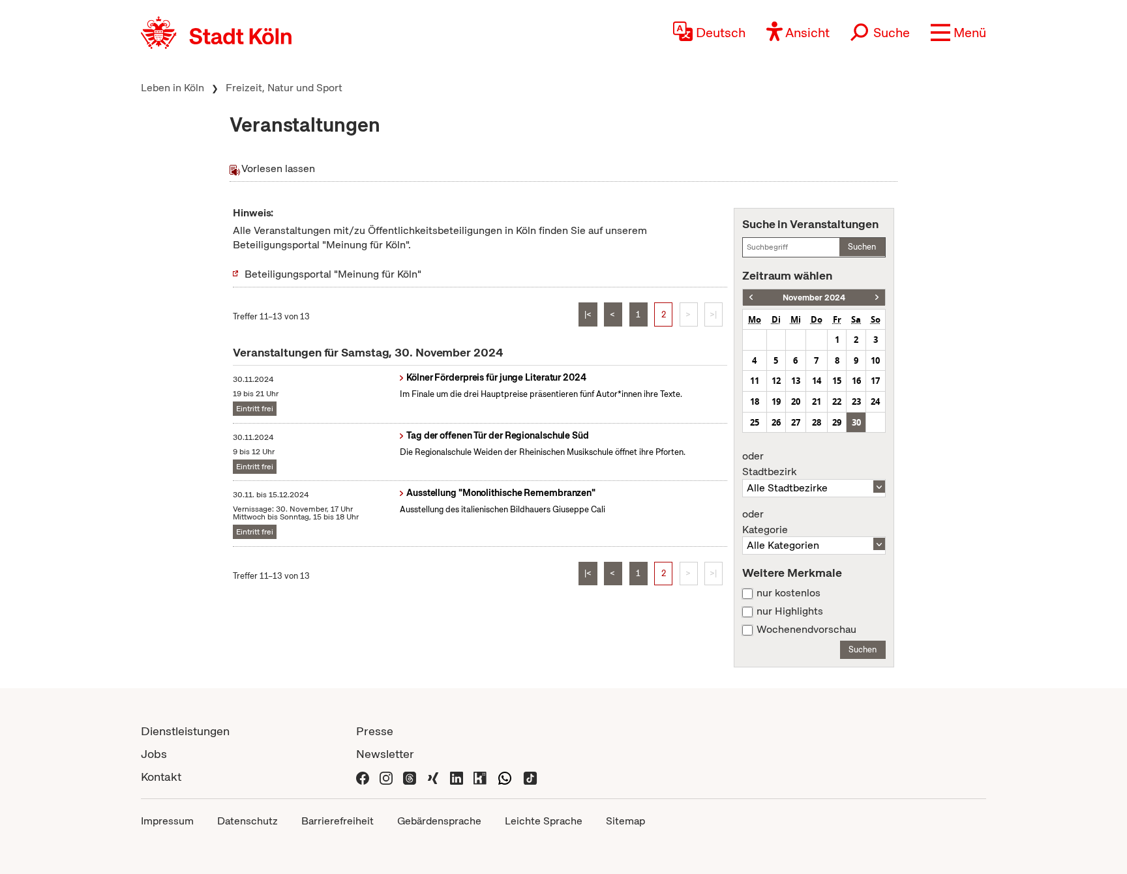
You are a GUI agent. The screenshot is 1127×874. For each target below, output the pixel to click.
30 (856, 422)
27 (795, 422)
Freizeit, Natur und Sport (284, 88)
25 (754, 422)
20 (795, 401)
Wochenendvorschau (806, 629)
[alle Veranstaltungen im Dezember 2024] (877, 297)
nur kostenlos (788, 593)
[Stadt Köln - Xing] (433, 776)
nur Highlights (790, 611)
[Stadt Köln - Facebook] (362, 776)
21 (816, 401)
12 (776, 380)
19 (776, 401)
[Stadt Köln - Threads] (409, 776)
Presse (374, 730)
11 (754, 380)
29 (836, 422)
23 (856, 401)
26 (776, 422)
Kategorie (765, 522)
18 (754, 401)
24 (875, 401)
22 (836, 401)
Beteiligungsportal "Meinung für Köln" (333, 274)
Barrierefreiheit (337, 821)
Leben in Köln (172, 88)
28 (816, 422)
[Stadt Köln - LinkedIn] (456, 776)
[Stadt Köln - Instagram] (386, 776)
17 (875, 380)
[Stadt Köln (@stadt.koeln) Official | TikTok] (530, 776)
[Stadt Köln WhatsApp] (505, 776)
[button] (958, 32)
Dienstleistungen (185, 730)
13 (795, 380)
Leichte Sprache (543, 821)
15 (836, 380)
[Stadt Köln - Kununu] (480, 776)
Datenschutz (247, 821)
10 (875, 360)
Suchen (862, 246)
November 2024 (814, 297)
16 (856, 380)
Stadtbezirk (769, 464)
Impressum (167, 821)
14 (816, 380)
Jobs (154, 753)
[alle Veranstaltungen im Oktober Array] (751, 297)
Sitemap (625, 821)
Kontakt (161, 776)
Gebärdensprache (439, 821)
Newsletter (385, 753)
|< (588, 314)
